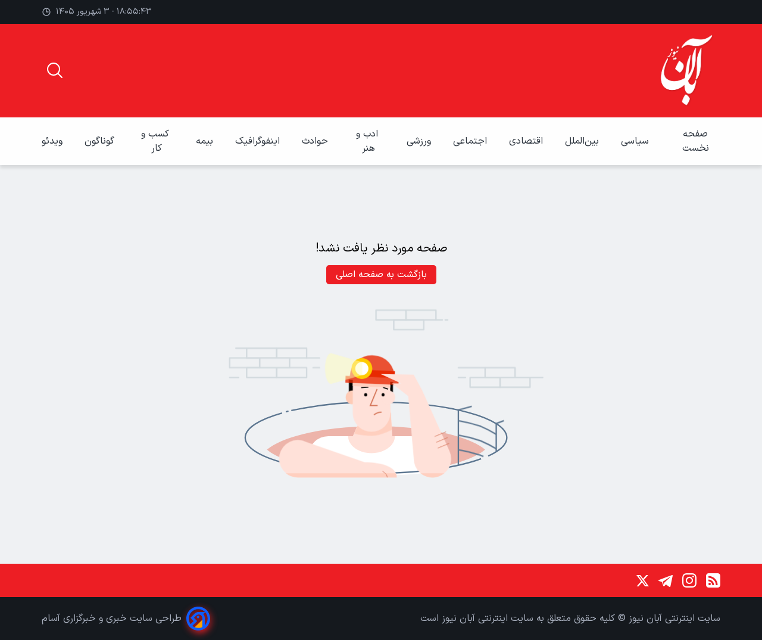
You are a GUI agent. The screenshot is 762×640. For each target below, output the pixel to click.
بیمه (206, 141)
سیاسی (636, 141)
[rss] (713, 580)
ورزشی (420, 141)
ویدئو (53, 141)
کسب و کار (156, 141)
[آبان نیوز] (687, 70)
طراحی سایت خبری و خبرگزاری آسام (112, 618)
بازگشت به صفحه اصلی (381, 275)
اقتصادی (527, 141)
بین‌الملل (583, 141)
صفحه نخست (695, 141)
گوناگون (101, 141)
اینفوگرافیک (259, 141)
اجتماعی (471, 141)
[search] (55, 70)
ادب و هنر (368, 141)
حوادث (316, 141)
